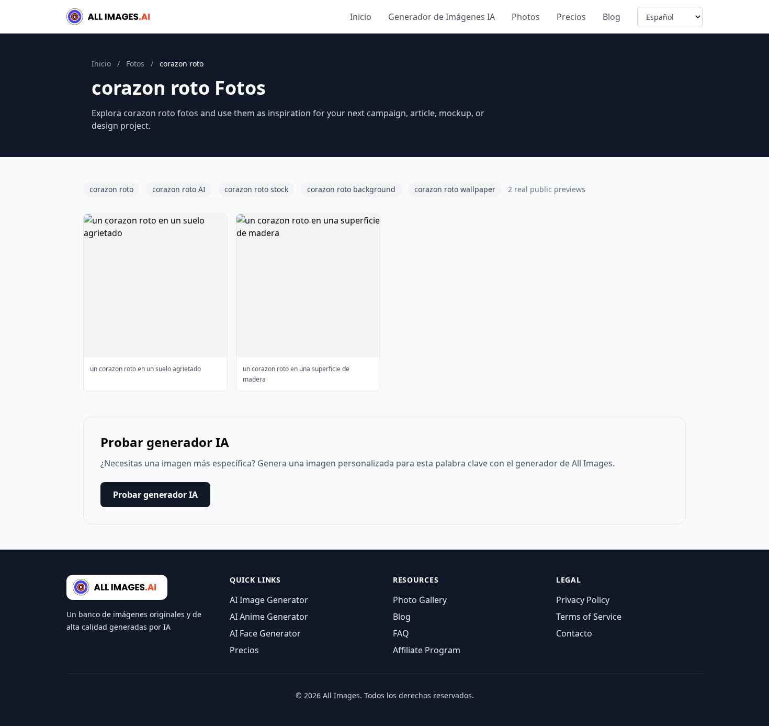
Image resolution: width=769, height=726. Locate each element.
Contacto (574, 633)
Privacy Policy (582, 600)
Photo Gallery (420, 600)
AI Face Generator (265, 633)
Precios (571, 17)
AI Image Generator (269, 600)
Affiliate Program (426, 650)
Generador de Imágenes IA (441, 17)
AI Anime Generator (269, 616)
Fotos (135, 64)
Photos (526, 17)
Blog (611, 17)
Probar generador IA (155, 494)
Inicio (360, 17)
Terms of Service (588, 616)
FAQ (401, 633)
